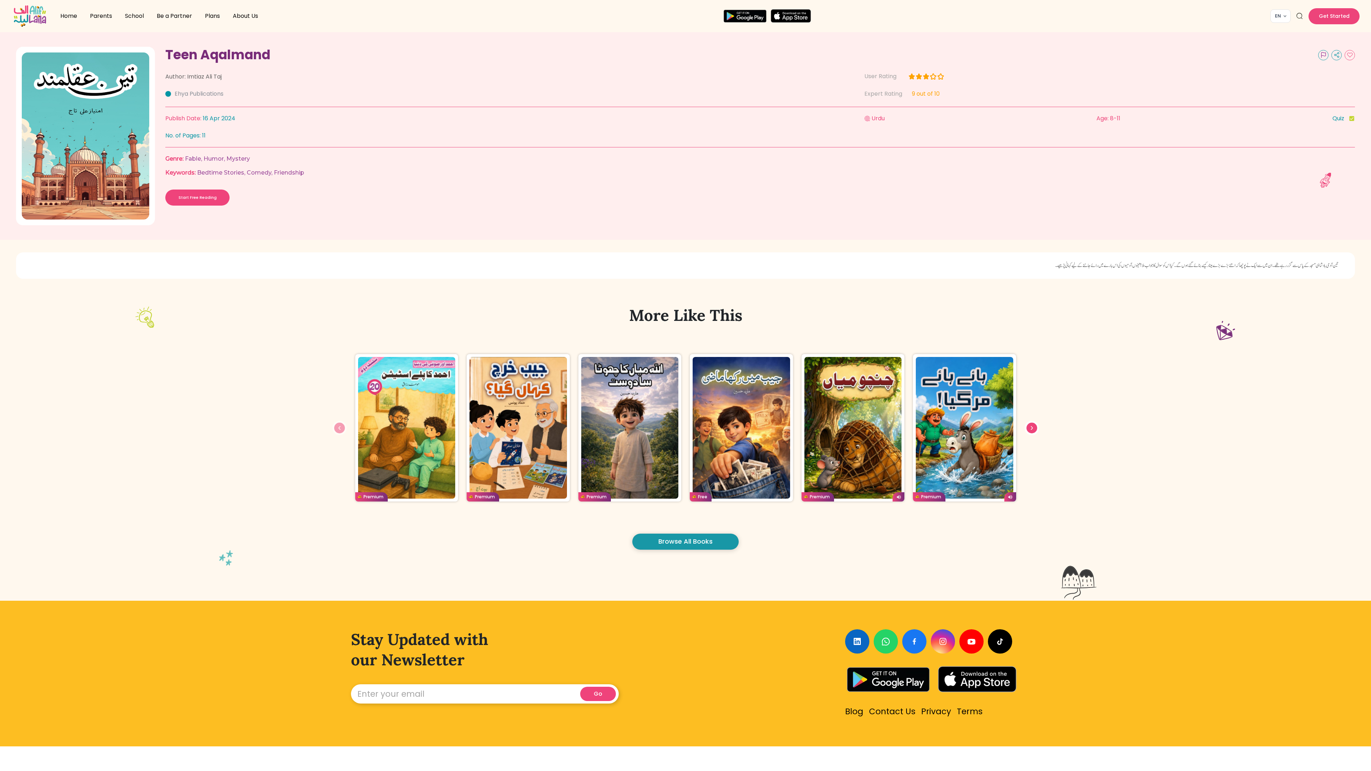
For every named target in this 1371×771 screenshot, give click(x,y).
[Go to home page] (30, 16)
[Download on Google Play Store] (888, 679)
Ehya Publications (199, 94)
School (134, 16)
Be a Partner (174, 16)
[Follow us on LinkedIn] (857, 641)
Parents (101, 16)
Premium (373, 497)
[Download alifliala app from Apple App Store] (791, 16)
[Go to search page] (1299, 16)
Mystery (238, 158)
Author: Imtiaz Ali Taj (193, 76)
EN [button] (1278, 15)
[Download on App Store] (977, 679)
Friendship (289, 172)
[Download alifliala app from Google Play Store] (745, 16)
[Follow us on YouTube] (971, 641)
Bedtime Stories (220, 172)
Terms (970, 711)
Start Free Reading (198, 197)
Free (702, 497)
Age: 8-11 (1108, 118)
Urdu (878, 118)
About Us (245, 16)
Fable (193, 158)
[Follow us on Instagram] (943, 641)
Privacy (936, 711)
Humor (214, 158)
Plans (212, 16)
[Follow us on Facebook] (914, 641)
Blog (854, 711)
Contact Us (892, 711)
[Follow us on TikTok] (1000, 641)
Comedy (259, 172)
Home (68, 16)
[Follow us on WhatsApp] (886, 641)
